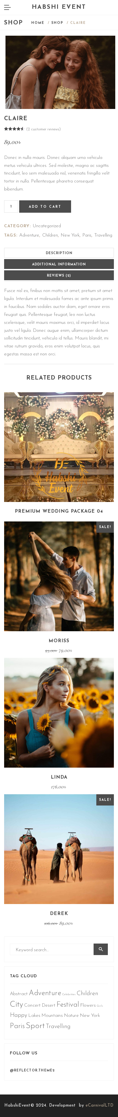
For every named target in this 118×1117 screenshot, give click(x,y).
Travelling (103, 235)
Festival (68, 1005)
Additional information (59, 264)
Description (59, 253)
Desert (48, 1005)
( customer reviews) (43, 129)
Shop (57, 23)
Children (50, 235)
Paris (86, 235)
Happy (18, 1015)
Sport (35, 1026)
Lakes (34, 1015)
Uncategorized (47, 226)
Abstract (19, 994)
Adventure (29, 235)
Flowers (88, 1005)
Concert (32, 1005)
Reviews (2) (59, 275)
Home (37, 23)
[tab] (59, 253)
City (16, 1005)
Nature (71, 1015)
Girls (100, 1005)
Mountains (52, 1015)
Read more (59, 480)
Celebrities (68, 994)
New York (70, 235)
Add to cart (45, 207)
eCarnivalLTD (100, 1106)
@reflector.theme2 (32, 1070)
